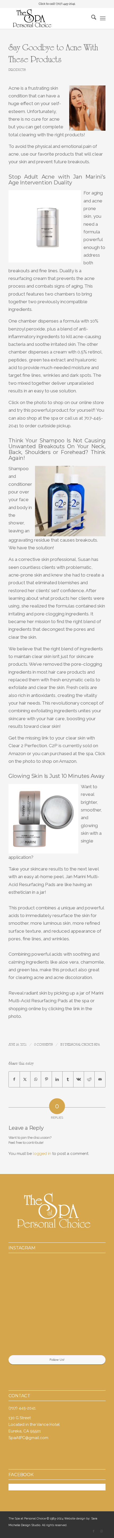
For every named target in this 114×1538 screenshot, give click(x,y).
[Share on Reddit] (89, 1079)
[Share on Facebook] (14, 1079)
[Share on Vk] (78, 1079)
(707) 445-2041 (65, 4)
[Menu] (103, 18)
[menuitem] (91, 18)
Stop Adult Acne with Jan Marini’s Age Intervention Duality (57, 180)
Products (17, 70)
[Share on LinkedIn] (57, 1079)
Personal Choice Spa (82, 1044)
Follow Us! (57, 1360)
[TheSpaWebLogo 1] (47, 18)
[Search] (91, 18)
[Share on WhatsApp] (35, 1079)
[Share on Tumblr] (68, 1079)
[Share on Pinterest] (46, 1079)
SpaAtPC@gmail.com (28, 1437)
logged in (42, 1153)
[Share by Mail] (100, 1079)
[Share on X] (25, 1079)
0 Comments (43, 1044)
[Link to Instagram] (102, 1531)
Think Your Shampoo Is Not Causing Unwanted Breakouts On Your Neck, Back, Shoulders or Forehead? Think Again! (57, 449)
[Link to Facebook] (94, 1531)
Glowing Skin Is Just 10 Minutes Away (56, 776)
